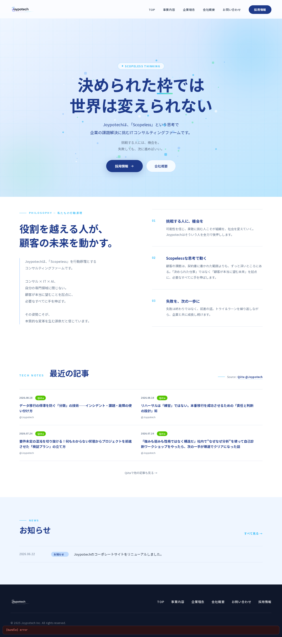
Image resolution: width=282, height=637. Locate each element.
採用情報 (260, 10)
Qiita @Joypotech (250, 377)
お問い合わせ (232, 10)
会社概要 (209, 10)
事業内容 (169, 10)
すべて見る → (253, 533)
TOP (152, 10)
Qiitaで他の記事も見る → (141, 473)
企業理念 (189, 10)
